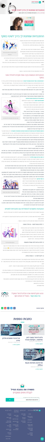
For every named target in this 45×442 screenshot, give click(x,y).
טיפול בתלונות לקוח (8, 430)
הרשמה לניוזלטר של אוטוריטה (30, 417)
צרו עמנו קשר (35, 296)
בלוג (38, 13)
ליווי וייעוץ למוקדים (23, 418)
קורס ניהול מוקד (15, 419)
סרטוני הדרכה (29, 422)
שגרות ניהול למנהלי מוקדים (8, 421)
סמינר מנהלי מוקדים (16, 416)
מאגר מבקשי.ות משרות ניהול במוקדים (30, 429)
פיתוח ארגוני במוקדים (23, 421)
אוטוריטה (42, 13)
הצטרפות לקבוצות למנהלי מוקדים (30, 434)
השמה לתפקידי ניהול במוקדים (30, 425)
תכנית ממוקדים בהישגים (15, 425)
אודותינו (29, 414)
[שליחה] (10, 400)
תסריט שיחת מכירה (9, 418)
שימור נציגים (8, 438)
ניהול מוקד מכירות (9, 433)
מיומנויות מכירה (8, 436)
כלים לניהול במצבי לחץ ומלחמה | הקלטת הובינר (34, 338)
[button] (14, 308)
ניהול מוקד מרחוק (9, 414)
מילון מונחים (30, 419)
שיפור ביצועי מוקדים (23, 414)
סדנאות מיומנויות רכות (15, 429)
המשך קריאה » (39, 344)
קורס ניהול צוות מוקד (15, 422)
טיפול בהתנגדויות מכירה (9, 426)
